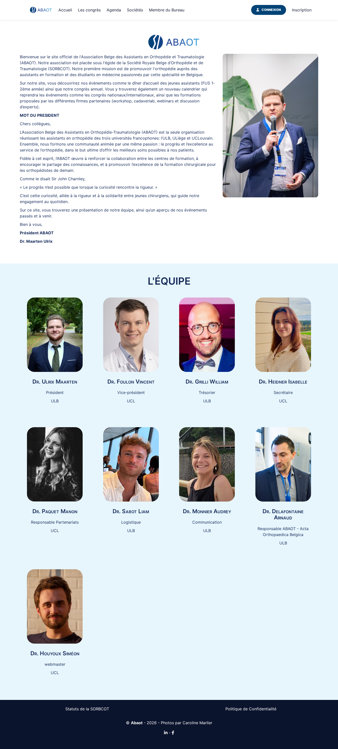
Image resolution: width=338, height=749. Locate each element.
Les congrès (89, 9)
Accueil (65, 9)
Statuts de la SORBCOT (87, 708)
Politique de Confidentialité (250, 708)
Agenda (114, 9)
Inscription (302, 9)
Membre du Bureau (166, 9)
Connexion (271, 10)
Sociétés (135, 9)
